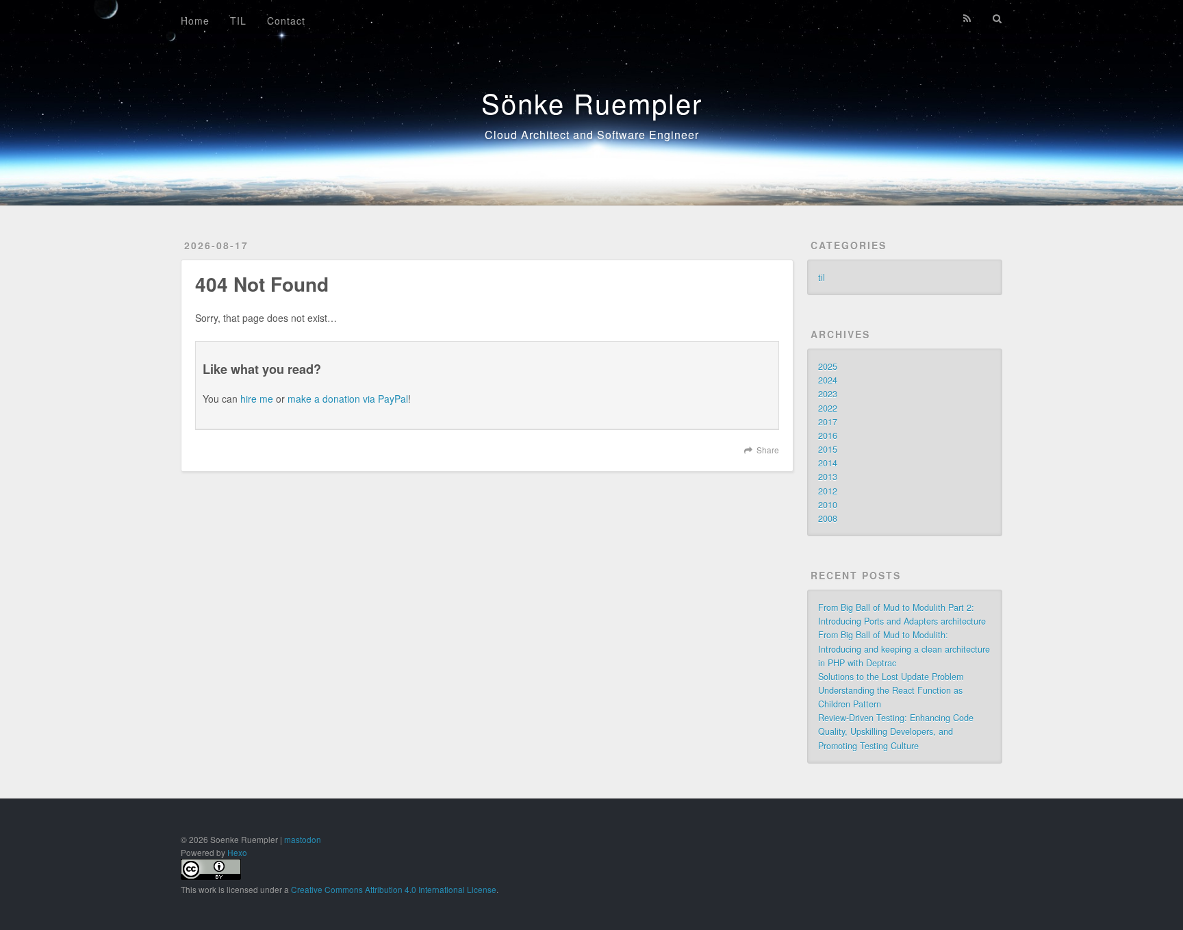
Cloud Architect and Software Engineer (592, 134)
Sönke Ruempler (591, 102)
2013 (827, 476)
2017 (827, 422)
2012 (827, 491)
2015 (827, 449)
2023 (827, 394)
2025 (827, 366)
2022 (827, 408)
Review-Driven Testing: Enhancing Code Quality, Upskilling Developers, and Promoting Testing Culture (896, 731)
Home (195, 20)
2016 (827, 435)
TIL (238, 20)
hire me (256, 398)
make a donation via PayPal (348, 398)
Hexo (237, 852)
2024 (827, 380)
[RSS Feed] (967, 18)
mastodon (302, 839)
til (821, 277)
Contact (286, 20)
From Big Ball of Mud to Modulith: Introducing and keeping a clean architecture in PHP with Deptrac (904, 648)
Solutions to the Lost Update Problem (890, 676)
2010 (827, 505)
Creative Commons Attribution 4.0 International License (393, 889)
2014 (827, 463)
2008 (827, 518)
